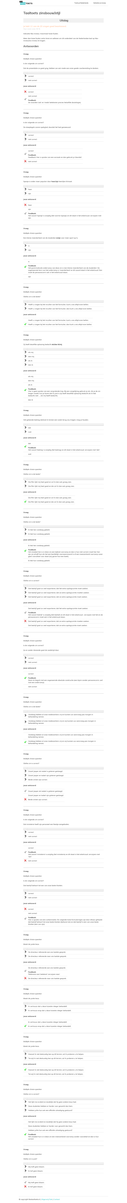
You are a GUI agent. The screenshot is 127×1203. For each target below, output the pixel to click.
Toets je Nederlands (81, 3)
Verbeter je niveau (99, 3)
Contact (57, 1199)
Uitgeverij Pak (46, 1199)
